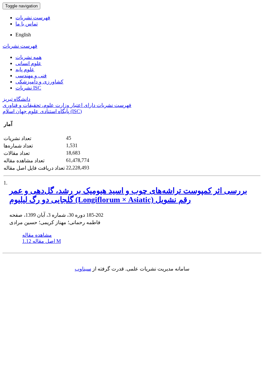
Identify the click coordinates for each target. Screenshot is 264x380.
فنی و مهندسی (31, 75)
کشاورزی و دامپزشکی (39, 81)
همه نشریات (28, 57)
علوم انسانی (28, 63)
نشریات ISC (28, 87)
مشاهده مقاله (37, 235)
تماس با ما (26, 23)
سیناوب (83, 268)
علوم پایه (24, 69)
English (23, 34)
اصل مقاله (41, 241)
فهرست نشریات (32, 17)
